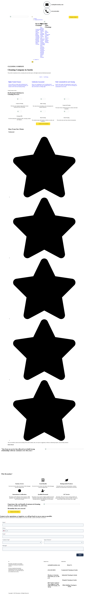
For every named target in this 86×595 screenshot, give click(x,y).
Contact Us (36, 59)
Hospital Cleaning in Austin (69, 580)
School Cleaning (66, 117)
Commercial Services (38, 19)
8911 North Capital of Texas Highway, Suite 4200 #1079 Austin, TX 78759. (54, 585)
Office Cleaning (43, 103)
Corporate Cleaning (19, 103)
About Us (69, 565)
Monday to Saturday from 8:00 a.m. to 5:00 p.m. (53, 576)
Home (35, 18)
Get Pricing (46, 77)
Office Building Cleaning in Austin (69, 585)
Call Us (40, 77)
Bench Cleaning (43, 117)
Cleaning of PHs (19, 116)
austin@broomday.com (57, 4)
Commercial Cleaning (66, 105)
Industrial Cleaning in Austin (69, 575)
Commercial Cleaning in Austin (69, 570)
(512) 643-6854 (55, 11)
